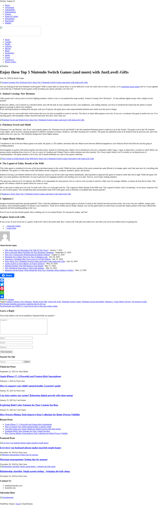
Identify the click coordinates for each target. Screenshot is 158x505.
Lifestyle (8, 46)
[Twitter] (79, 285)
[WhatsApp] (79, 292)
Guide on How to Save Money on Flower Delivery (25, 264)
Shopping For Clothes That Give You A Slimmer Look (26, 257)
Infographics (10, 19)
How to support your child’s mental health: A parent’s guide (30, 386)
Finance (8, 14)
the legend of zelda (139, 302)
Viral (18, 504)
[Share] (79, 296)
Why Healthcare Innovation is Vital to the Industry (24, 268)
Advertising (9, 7)
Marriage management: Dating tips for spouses (23, 459)
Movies (8, 48)
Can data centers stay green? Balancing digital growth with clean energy (36, 395)
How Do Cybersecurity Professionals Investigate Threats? (27, 255)
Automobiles (10, 10)
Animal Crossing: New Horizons (19, 302)
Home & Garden (11, 16)
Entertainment (10, 12)
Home (7, 5)
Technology (9, 53)
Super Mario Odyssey (122, 302)
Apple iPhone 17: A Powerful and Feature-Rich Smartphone (30, 376)
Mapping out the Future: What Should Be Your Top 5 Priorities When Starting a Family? (39, 270)
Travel (7, 57)
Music (7, 51)
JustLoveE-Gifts (54, 302)
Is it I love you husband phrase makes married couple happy (30, 447)
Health (7, 44)
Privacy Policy (10, 62)
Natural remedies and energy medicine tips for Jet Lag (23, 304)
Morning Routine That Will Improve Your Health (24, 266)
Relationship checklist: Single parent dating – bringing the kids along (35, 471)
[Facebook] (79, 281)
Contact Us (9, 60)
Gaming (8, 42)
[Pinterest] (79, 288)
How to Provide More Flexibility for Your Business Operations (29, 252)
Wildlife (8, 23)
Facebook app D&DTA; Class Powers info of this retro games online (29, 306)
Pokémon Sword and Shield (93, 302)
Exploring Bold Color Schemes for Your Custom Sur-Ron (29, 405)
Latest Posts (11, 228)
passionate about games (130, 87)
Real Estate (9, 21)
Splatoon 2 (109, 302)
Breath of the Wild (40, 302)
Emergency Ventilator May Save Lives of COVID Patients (28, 259)
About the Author (13, 226)
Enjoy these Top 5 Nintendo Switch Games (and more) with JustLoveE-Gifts (35, 261)
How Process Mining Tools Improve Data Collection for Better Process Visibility (40, 414)
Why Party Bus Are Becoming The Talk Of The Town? (26, 250)
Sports (7, 55)
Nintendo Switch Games (71, 302)
